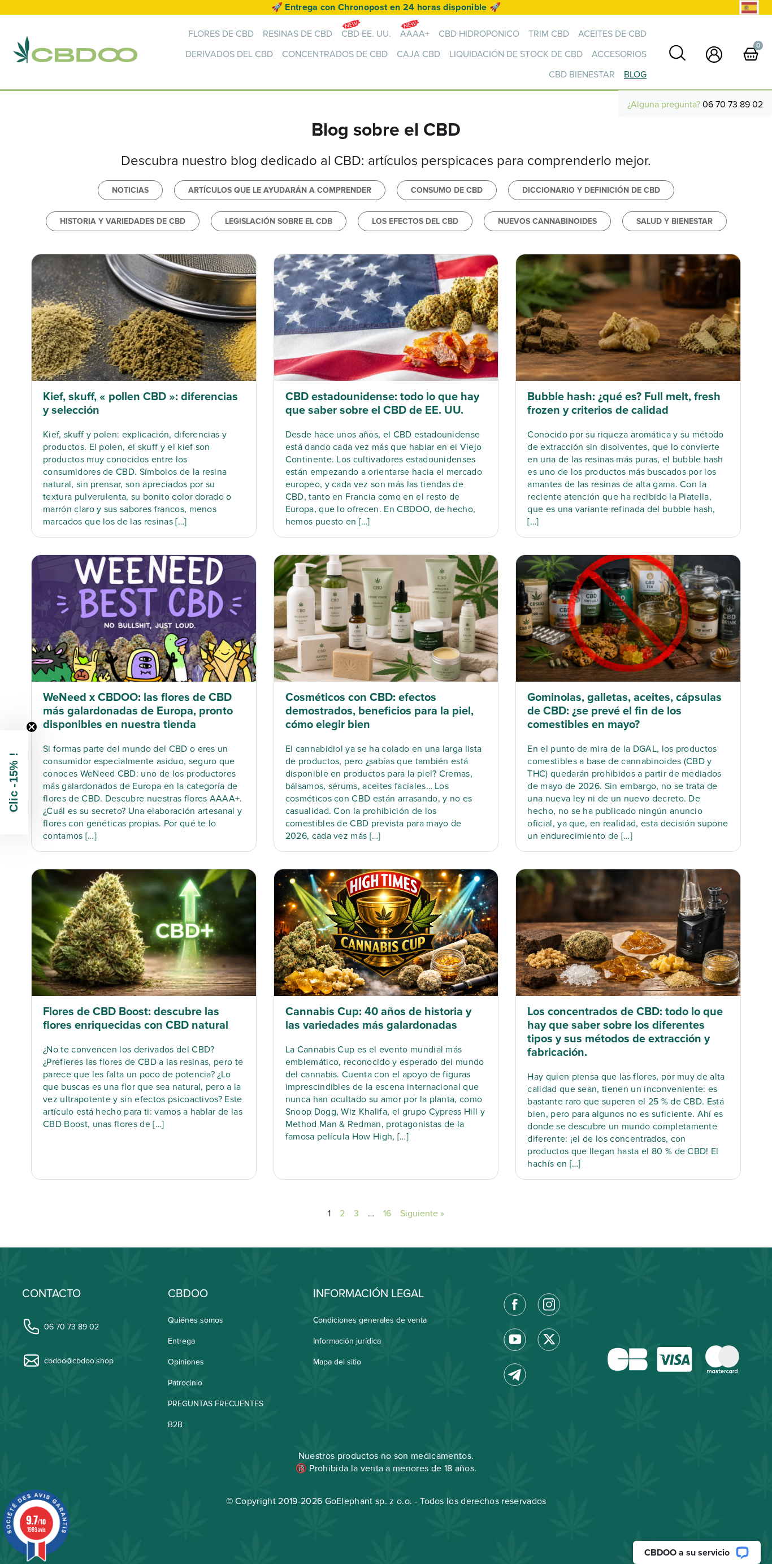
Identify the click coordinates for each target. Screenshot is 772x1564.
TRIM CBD (548, 34)
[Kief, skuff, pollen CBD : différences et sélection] (144, 317)
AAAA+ (415, 34)
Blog (635, 74)
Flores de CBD (221, 34)
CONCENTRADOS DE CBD (335, 54)
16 (387, 1213)
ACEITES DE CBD (612, 34)
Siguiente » (422, 1213)
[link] (677, 53)
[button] (14, 782)
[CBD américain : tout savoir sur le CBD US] (386, 317)
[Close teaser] (31, 727)
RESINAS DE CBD (297, 34)
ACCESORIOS (619, 54)
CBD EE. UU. (366, 34)
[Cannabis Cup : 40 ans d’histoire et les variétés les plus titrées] (386, 932)
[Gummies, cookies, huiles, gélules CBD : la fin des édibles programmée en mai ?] (628, 618)
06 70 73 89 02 (732, 104)
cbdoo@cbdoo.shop (79, 1361)
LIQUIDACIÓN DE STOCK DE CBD (516, 54)
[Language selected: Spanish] (749, 8)
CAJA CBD (418, 54)
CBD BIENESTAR (582, 74)
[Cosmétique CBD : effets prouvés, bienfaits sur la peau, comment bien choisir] (386, 618)
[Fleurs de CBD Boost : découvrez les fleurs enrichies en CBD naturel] (144, 932)
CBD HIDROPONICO (479, 34)
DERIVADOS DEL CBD (229, 54)
